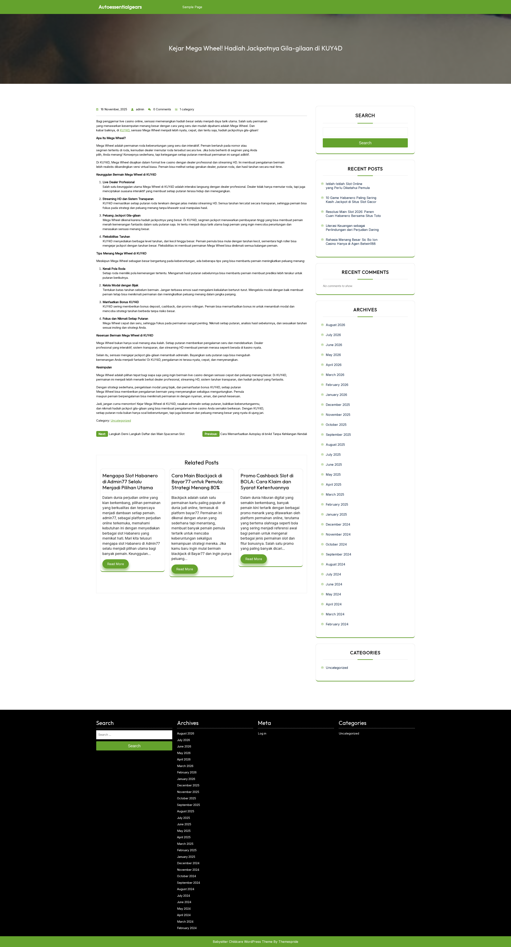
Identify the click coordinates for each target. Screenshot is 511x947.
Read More (115, 564)
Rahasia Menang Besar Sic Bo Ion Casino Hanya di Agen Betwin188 (351, 242)
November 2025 (338, 415)
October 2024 (336, 544)
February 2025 (337, 504)
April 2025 (333, 484)
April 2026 (334, 365)
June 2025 (334, 465)
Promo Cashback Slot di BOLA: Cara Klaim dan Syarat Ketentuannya (267, 481)
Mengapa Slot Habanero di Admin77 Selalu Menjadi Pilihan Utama (130, 481)
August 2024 (335, 564)
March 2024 (335, 614)
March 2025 (335, 494)
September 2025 (338, 435)
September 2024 (338, 554)
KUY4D (125, 130)
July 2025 (333, 455)
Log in (262, 733)
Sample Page (192, 7)
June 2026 (334, 345)
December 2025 (338, 405)
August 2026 (335, 325)
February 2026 (337, 385)
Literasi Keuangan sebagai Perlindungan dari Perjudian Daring (352, 228)
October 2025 (336, 425)
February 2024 (337, 624)
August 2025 (335, 445)
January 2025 (336, 514)
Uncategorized (121, 420)
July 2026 (333, 335)
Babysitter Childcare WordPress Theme (242, 942)
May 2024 (333, 594)
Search (365, 115)
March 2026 (335, 375)
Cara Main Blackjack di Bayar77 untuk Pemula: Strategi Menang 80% (197, 481)
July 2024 (333, 574)
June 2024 (334, 584)
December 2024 (338, 524)
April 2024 (334, 604)
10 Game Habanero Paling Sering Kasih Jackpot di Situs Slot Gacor (351, 200)
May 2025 (333, 474)
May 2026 (333, 355)
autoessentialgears (120, 7)
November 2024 (338, 534)
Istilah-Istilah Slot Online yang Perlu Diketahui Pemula (348, 186)
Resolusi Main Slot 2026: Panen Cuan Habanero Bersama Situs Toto (353, 214)
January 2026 (336, 395)
